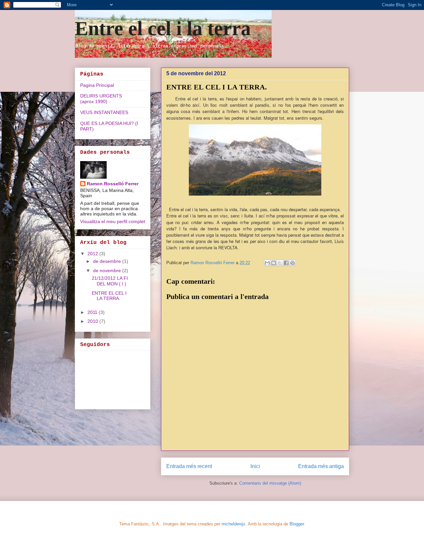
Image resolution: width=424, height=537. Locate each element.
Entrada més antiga (321, 466)
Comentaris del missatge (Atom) (270, 483)
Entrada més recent (189, 466)
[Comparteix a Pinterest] (292, 263)
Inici (255, 466)
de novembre (107, 270)
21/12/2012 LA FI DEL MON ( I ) (110, 280)
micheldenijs (233, 523)
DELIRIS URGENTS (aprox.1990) (101, 98)
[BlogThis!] (273, 263)
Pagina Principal (97, 85)
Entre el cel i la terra (163, 28)
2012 (93, 253)
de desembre (107, 261)
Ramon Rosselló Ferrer (112, 183)
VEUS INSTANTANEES (104, 112)
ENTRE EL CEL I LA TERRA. (109, 295)
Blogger (297, 523)
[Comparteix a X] (280, 263)
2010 (93, 321)
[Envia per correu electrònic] (267, 263)
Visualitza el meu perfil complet (112, 221)
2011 (93, 312)
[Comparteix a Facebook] (286, 263)
